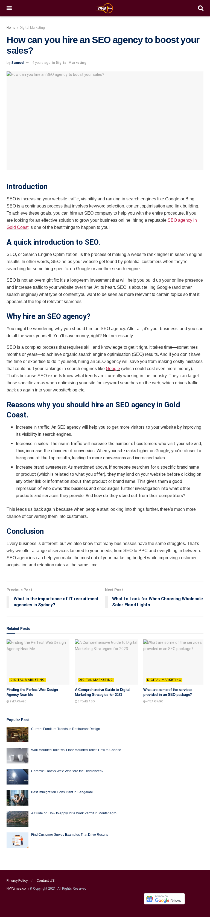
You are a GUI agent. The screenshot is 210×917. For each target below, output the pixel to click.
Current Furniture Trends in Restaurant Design (65, 729)
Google (113, 368)
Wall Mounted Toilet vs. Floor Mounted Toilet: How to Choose (76, 750)
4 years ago (41, 62)
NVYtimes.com (18, 888)
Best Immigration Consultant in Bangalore (62, 792)
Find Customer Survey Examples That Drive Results (69, 835)
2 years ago (18, 701)
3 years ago (86, 701)
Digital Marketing (32, 28)
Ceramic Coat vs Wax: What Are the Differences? (67, 771)
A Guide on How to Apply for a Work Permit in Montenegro (73, 813)
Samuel (17, 62)
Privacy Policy (17, 880)
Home (11, 28)
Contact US (46, 880)
